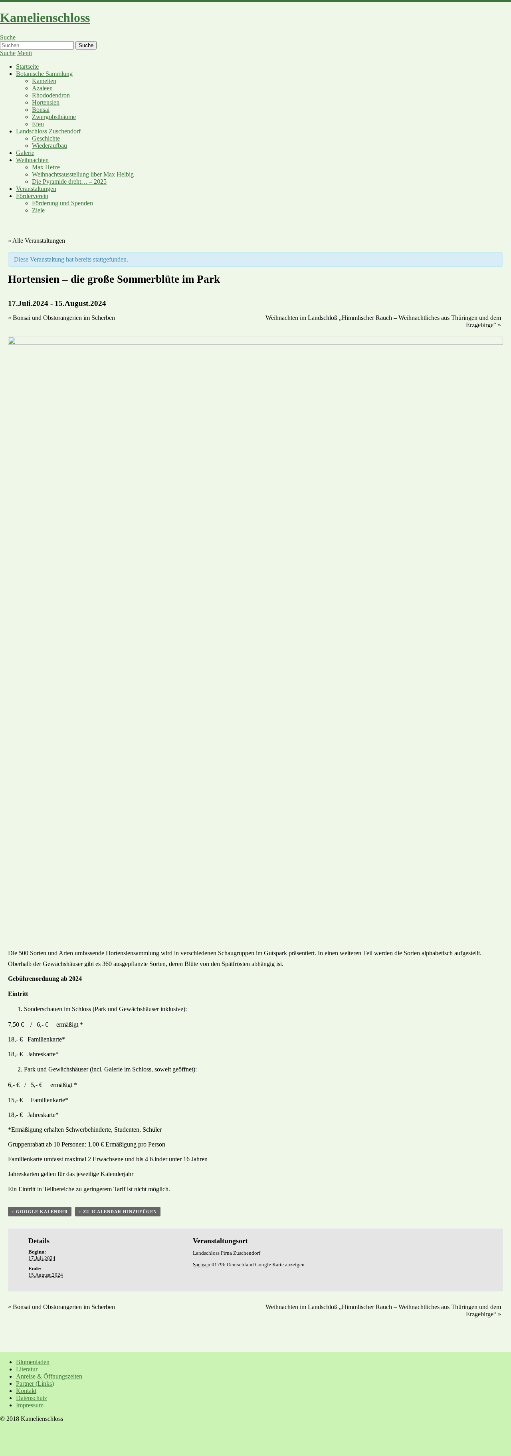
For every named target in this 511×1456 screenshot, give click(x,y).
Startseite (27, 66)
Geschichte (46, 138)
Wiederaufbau (49, 145)
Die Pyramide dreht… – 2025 (69, 181)
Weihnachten (32, 160)
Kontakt (26, 1390)
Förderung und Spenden (62, 203)
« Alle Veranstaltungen (36, 240)
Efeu (38, 124)
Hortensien (45, 102)
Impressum (30, 1405)
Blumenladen (33, 1362)
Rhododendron (51, 95)
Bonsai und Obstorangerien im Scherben (61, 317)
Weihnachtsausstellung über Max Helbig (83, 174)
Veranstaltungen (36, 188)
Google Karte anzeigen (280, 1265)
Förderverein (32, 195)
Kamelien (44, 80)
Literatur (27, 1369)
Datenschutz (31, 1398)
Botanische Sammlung (44, 73)
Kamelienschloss (45, 17)
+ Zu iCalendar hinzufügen (118, 1211)
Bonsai (41, 109)
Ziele (38, 210)
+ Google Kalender (40, 1211)
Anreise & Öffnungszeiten (49, 1376)
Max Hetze (46, 167)
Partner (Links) (35, 1383)
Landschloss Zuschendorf (48, 131)
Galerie (25, 152)
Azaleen (42, 88)
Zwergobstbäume (54, 116)
